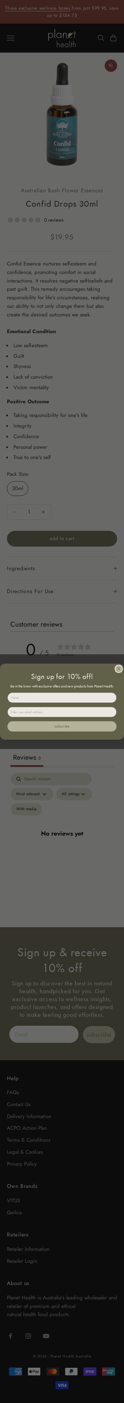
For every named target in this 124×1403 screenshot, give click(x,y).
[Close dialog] (118, 668)
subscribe (62, 726)
